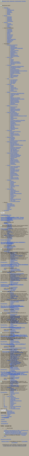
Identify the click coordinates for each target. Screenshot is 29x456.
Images (12, 326)
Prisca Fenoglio (6, 351)
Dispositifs (6, 223)
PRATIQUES (4, 421)
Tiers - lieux (12, 407)
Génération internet (14, 378)
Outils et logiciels (14, 367)
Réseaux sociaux (14, 311)
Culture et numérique (15, 269)
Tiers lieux (12, 394)
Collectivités (9, 238)
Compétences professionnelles (17, 273)
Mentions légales (5, 441)
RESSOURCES (4, 423)
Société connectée (14, 385)
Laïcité (11, 405)
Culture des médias (14, 301)
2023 (11, 367)
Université (9, 416)
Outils (5, 269)
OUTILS (3, 419)
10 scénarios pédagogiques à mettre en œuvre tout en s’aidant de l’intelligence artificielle (14, 335)
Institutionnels (10, 247)
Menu (2, 212)
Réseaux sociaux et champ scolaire (18, 347)
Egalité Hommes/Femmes (16, 400)
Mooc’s (11, 281)
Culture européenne (14, 398)
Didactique (9, 224)
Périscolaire (9, 410)
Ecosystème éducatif (14, 377)
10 (4, 405)
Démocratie (12, 399)
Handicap (12, 379)
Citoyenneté (13, 397)
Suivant (5, 406)
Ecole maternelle (11, 412)
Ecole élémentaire (11, 413)
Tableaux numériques (15, 332)
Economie (12, 376)
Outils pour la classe (14, 263)
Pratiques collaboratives (15, 328)
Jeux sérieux (13, 289)
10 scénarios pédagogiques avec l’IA (11, 327)
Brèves (8, 220)
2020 (10, 364)
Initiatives (12, 261)
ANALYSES (3, 415)
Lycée (8, 415)
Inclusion (12, 404)
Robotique (12, 370)
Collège (9, 414)
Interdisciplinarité (14, 262)
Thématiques (7, 251)
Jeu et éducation (14, 287)
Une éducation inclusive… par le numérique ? (13, 344)
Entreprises (9, 244)
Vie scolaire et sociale (15, 408)
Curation (12, 302)
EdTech (8, 241)
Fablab (11, 324)
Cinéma (12, 266)
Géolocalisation (13, 325)
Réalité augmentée (14, 368)
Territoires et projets (14, 392)
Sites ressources (14, 283)
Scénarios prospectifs (15, 342)
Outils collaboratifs (14, 282)
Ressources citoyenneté (15, 406)
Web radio (12, 334)
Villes (11, 395)
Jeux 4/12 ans (13, 288)
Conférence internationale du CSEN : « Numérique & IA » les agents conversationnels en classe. (16, 431)
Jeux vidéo (12, 290)
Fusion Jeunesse (4, 228)
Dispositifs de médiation (15, 270)
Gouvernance (13, 403)
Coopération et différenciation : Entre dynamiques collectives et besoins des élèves (14, 265)
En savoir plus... (4, 239)
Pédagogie (6, 330)
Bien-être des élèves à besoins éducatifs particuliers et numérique (12, 306)
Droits (11, 304)
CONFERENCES (5, 417)
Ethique (12, 401)
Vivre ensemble (10, 396)
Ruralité (12, 391)
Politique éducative (14, 341)
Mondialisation (13, 380)
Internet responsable (14, 308)
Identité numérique (14, 307)
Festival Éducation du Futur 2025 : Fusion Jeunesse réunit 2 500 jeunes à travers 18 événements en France (12, 219)
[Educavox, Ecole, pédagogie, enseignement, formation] (13, 1)
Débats (8, 216)
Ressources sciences (15, 369)
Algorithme (12, 345)
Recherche (9, 227)
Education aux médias (15, 305)
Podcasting (12, 329)
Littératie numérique (14, 309)
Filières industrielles (11, 246)
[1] (16, 390)
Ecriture (12, 292)
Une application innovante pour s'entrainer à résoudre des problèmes (13, 243)
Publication (12, 310)
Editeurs (9, 239)
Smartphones (13, 331)
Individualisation (13, 260)
